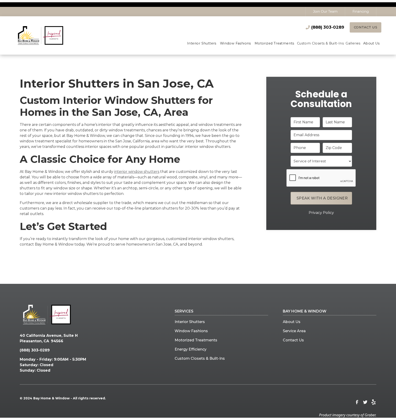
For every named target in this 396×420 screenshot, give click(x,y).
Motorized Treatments (196, 340)
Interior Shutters (190, 322)
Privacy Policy (321, 212)
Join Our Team (325, 11)
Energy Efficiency (190, 349)
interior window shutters (136, 171)
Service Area (294, 331)
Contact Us (365, 27)
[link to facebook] (357, 402)
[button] (201, 44)
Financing (360, 11)
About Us (291, 322)
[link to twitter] (365, 402)
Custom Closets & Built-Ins (200, 358)
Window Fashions (191, 331)
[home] (47, 35)
